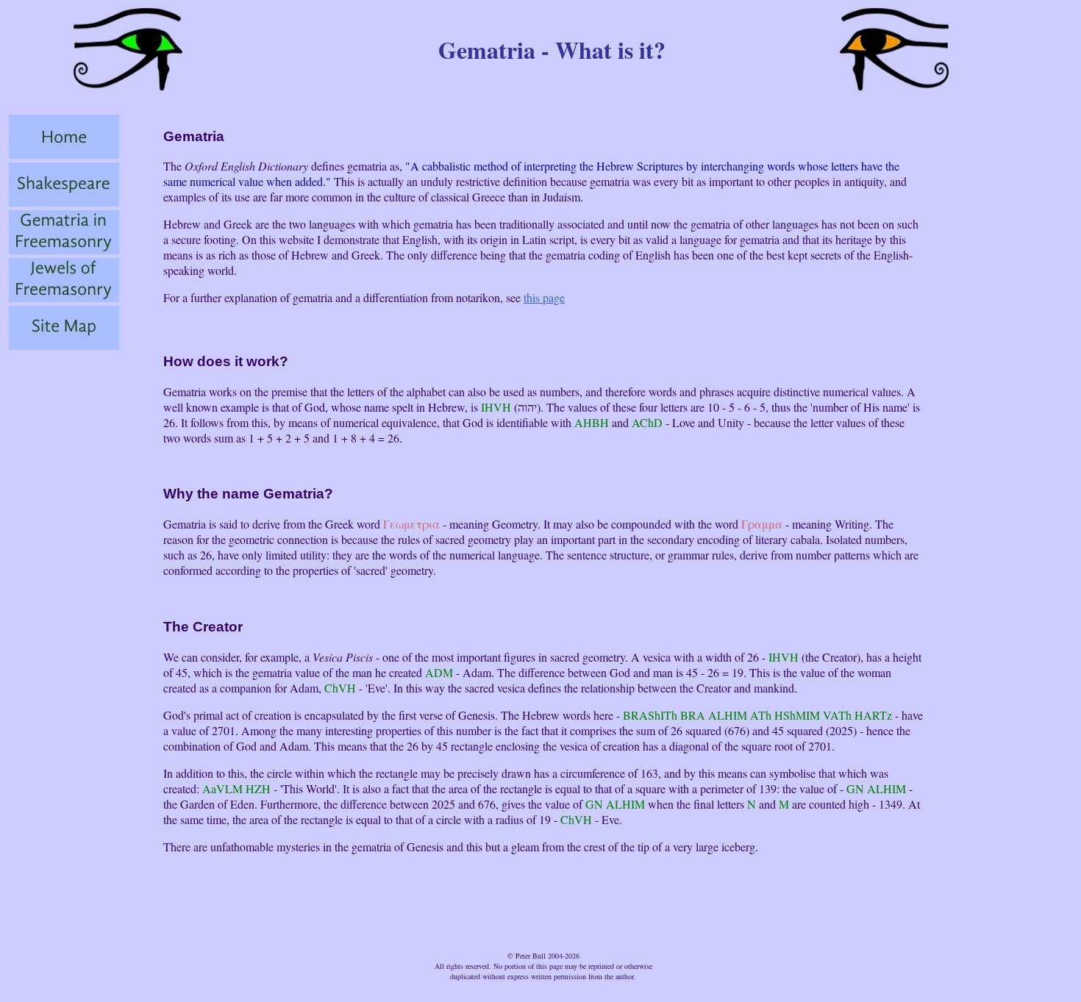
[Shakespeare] (64, 202)
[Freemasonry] (64, 297)
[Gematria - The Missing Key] (64, 249)
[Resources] (64, 345)
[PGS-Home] (64, 154)
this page (544, 297)
